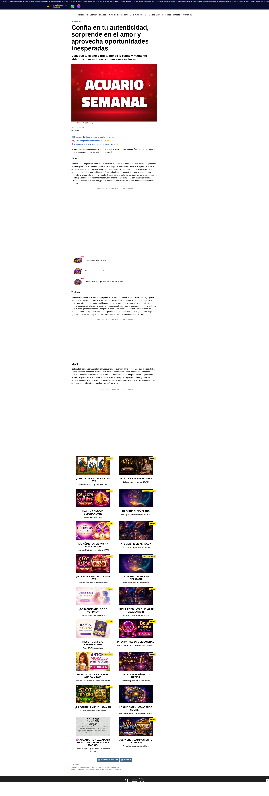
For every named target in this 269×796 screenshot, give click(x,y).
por (75, 131)
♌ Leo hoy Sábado (120, 1)
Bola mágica (136, 15)
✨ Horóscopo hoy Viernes (183, 1)
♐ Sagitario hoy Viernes (209, 1)
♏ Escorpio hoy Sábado (68, 1)
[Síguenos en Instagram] (134, 780)
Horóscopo (82, 15)
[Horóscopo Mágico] (48, 6)
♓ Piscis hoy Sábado (28, 1)
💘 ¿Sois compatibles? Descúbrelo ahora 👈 (90, 141)
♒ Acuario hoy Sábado (55, 1)
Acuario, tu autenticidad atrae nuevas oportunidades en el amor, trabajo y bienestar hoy (96, 769)
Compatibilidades (98, 15)
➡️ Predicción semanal (108, 760)
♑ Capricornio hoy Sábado (95, 1)
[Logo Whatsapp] (73, 5)
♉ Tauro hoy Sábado (157, 1)
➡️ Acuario (126, 760)
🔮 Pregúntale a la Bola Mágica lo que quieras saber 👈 (94, 144)
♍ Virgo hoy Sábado (81, 1)
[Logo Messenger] (79, 6)
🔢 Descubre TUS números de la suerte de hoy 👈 (92, 137)
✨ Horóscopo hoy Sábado (15, 1)
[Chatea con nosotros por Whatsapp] (141, 780)
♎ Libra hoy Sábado (108, 1)
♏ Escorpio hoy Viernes (236, 1)
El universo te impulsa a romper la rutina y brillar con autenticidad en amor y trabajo (95, 767)
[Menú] (66, 6)
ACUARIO (76, 21)
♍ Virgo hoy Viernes (249, 1)
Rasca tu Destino (173, 15)
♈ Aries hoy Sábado (169, 1)
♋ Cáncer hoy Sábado (132, 1)
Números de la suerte (118, 15)
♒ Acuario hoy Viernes (223, 1)
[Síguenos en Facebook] (127, 780)
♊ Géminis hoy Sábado (145, 1)
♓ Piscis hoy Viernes (196, 1)
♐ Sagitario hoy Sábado (41, 1)
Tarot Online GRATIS (153, 15)
